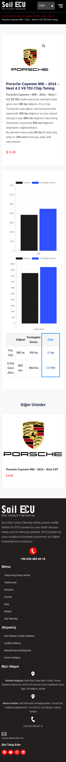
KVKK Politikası (12, 657)
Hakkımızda (10, 582)
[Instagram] (17, 752)
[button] (44, 46)
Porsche (17, 16)
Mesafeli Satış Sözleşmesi (17, 650)
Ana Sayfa (7, 16)
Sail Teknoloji (11, 618)
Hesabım (9, 589)
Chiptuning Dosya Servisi (17, 575)
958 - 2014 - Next (44, 16)
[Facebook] (4, 752)
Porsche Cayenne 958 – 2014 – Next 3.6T (32, 469)
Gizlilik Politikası (12, 643)
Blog (6, 604)
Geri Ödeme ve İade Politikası (19, 636)
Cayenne (29, 16)
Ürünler (8, 597)
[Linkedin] (23, 752)
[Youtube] (10, 752)
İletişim (8, 611)
